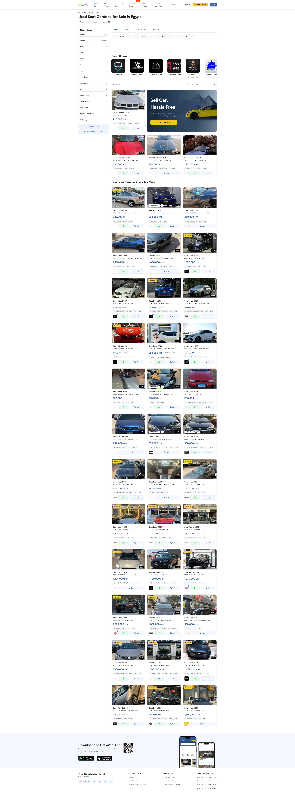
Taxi (167, 492)
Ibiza (165, 221)
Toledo (130, 221)
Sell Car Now (165, 122)
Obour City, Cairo (192, 221)
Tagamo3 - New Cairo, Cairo (195, 311)
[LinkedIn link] (105, 781)
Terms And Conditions (137, 785)
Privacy (131, 788)
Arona (204, 538)
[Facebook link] (94, 781)
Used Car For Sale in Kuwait (207, 777)
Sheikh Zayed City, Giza (123, 583)
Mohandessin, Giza (192, 357)
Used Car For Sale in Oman (206, 788)
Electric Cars (134, 4)
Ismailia (189, 628)
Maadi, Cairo (119, 168)
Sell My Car (201, 5)
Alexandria (154, 266)
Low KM (137, 123)
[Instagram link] (111, 781)
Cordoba (130, 123)
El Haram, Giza (120, 402)
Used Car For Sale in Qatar (206, 785)
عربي (188, 4)
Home (131, 777)
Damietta (118, 221)
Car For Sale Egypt (169, 777)
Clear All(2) (105, 22)
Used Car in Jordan (204, 781)
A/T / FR (172, 266)
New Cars (106, 4)
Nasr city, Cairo (191, 168)
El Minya (118, 123)
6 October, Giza (120, 266)
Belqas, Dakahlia (191, 402)
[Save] (142, 92)
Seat (124, 123)
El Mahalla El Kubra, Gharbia (159, 447)
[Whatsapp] (123, 128)
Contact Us (133, 781)
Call (138, 128)
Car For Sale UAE (168, 781)
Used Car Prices (94, 126)
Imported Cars (119, 4)
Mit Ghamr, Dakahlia (157, 168)
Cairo (152, 357)
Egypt (84, 781)
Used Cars (96, 4)
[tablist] (164, 29)
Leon (132, 266)
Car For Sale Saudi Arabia (171, 785)
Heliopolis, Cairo (120, 447)
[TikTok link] (100, 781)
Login (213, 5)
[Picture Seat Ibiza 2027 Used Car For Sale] (200, 695)
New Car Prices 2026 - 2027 (93, 132)
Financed (169, 357)
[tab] (116, 29)
